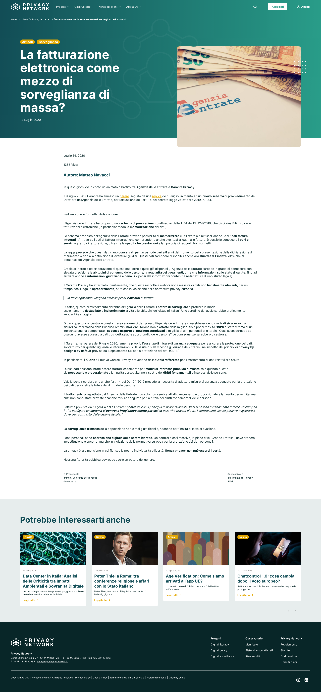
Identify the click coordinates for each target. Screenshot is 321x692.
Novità (28, 536)
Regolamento (289, 644)
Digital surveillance (222, 656)
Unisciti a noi (289, 662)
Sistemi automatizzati (259, 650)
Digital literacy (219, 644)
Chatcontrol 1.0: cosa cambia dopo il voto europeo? (265, 579)
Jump (182, 677)
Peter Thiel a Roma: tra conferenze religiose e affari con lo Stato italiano (121, 581)
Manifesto (251, 644)
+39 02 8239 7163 (75, 657)
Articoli (27, 42)
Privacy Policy (83, 677)
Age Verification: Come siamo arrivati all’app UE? (195, 579)
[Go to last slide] (288, 611)
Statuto (285, 650)
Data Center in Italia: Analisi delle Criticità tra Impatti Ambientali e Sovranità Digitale (53, 581)
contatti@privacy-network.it (52, 661)
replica (157, 196)
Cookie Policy (100, 677)
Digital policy (218, 650)
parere (124, 196)
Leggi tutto (29, 600)
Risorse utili (252, 656)
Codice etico (289, 656)
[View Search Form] (255, 6)
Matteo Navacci (94, 175)
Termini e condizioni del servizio (127, 677)
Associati (278, 6)
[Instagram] (298, 680)
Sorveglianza (48, 42)
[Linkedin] (306, 680)
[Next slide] (295, 611)
